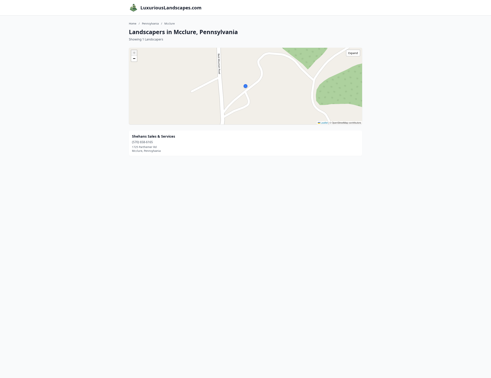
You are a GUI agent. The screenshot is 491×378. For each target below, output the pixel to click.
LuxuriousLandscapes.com (171, 8)
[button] (245, 86)
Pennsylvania (150, 23)
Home (132, 23)
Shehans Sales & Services (153, 136)
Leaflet (324, 122)
